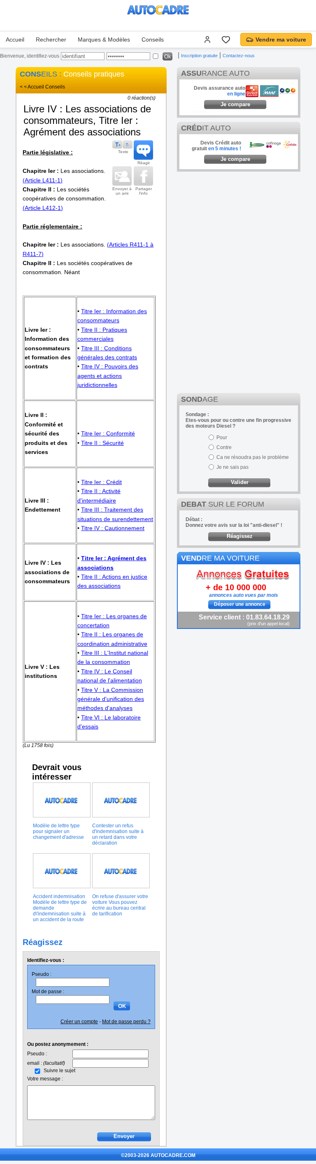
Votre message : (45, 1079)
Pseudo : (41, 974)
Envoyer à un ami (122, 191)
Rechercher (51, 39)
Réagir (143, 163)
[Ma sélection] (226, 40)
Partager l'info (143, 191)
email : (46, 1063)
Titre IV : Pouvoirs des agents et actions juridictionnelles (107, 375)
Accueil (15, 39)
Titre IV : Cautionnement (112, 528)
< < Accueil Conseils (42, 87)
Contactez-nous (239, 55)
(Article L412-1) (43, 208)
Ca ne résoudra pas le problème (252, 457)
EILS (38, 74)
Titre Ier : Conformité (108, 433)
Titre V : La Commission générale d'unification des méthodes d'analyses (110, 699)
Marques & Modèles (104, 39)
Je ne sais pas (232, 467)
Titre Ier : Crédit (101, 482)
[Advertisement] (238, 227)
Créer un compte (79, 1021)
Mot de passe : (48, 991)
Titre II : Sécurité (102, 443)
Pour (221, 437)
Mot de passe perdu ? (126, 1021)
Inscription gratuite (199, 55)
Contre (224, 447)
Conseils (153, 39)
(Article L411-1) (43, 180)
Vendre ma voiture (281, 39)
